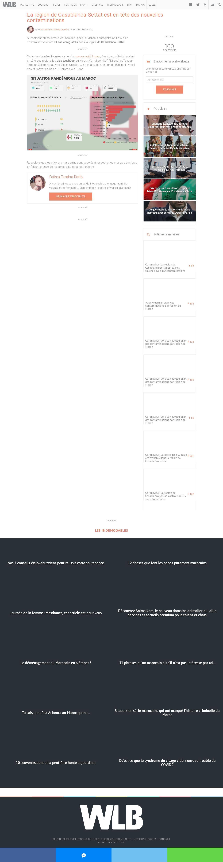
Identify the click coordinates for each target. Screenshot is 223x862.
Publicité (85, 839)
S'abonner (169, 89)
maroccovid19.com (87, 56)
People (56, 4)
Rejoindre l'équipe (65, 839)
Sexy (130, 4)
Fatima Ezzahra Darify (54, 29)
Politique (70, 4)
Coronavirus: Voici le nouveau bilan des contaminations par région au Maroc (165, 343)
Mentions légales (145, 839)
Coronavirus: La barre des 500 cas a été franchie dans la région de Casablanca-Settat (166, 458)
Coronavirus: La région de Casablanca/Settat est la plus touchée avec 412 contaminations (165, 267)
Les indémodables (111, 530)
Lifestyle (97, 4)
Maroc (140, 4)
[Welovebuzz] (9, 4)
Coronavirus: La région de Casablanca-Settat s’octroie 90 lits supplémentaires (165, 496)
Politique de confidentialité (112, 839)
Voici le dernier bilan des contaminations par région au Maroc (163, 305)
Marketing (27, 4)
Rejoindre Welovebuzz (70, 196)
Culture (43, 4)
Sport (84, 4)
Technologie (115, 4)
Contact (164, 839)
